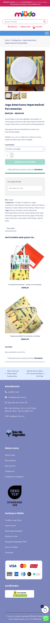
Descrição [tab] (11, 228)
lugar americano (11, 218)
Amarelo (17, 202)
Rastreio (13, 27)
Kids (15, 205)
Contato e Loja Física (13, 520)
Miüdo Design (32, 218)
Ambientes (9, 553)
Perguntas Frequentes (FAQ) (16, 542)
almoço (12, 210)
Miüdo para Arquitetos (13, 531)
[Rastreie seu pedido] (9, 26)
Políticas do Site (11, 536)
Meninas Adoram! (24, 205)
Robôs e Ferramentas (26, 208)
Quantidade (9, 145)
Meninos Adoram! (38, 205)
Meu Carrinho (10, 466)
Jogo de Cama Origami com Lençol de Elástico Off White (33, 373)
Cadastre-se (9, 471)
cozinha (25, 210)
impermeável (30, 213)
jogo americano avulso (21, 216)
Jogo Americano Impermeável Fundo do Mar (12, 373)
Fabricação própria (11, 213)
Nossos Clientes (11, 547)
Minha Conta (10, 455)
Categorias (16, 40)
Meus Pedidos (10, 461)
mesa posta (22, 218)
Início (7, 40)
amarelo (19, 210)
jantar (37, 213)
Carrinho (38, 27)
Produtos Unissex (11, 208)
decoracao (33, 210)
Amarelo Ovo (26, 202)
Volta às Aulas (39, 208)
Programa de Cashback (14, 477)
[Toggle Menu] (47, 33)
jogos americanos (36, 216)
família (21, 213)
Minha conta (26, 27)
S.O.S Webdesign (35, 619)
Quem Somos (10, 526)
